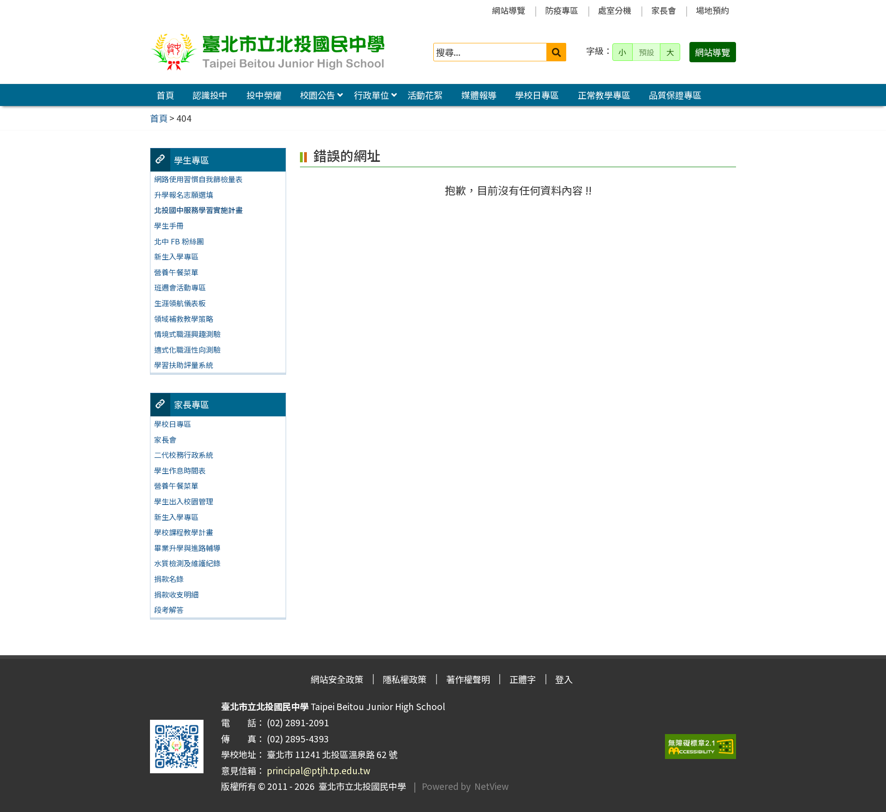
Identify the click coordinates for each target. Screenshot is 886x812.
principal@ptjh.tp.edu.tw (318, 770)
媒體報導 (479, 95)
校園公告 (317, 95)
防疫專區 (561, 10)
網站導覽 (508, 10)
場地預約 (712, 10)
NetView (491, 786)
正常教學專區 (604, 95)
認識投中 (209, 95)
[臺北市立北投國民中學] (267, 52)
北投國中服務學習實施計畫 (198, 209)
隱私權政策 (404, 679)
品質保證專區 (675, 95)
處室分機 (614, 10)
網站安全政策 (337, 679)
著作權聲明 (468, 679)
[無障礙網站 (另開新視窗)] (700, 746)
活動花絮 (425, 95)
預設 (646, 52)
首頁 (165, 95)
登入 (564, 679)
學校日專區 (537, 95)
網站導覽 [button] (712, 52)
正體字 (522, 679)
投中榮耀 (263, 95)
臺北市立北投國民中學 (360, 786)
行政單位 (371, 95)
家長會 (663, 10)
